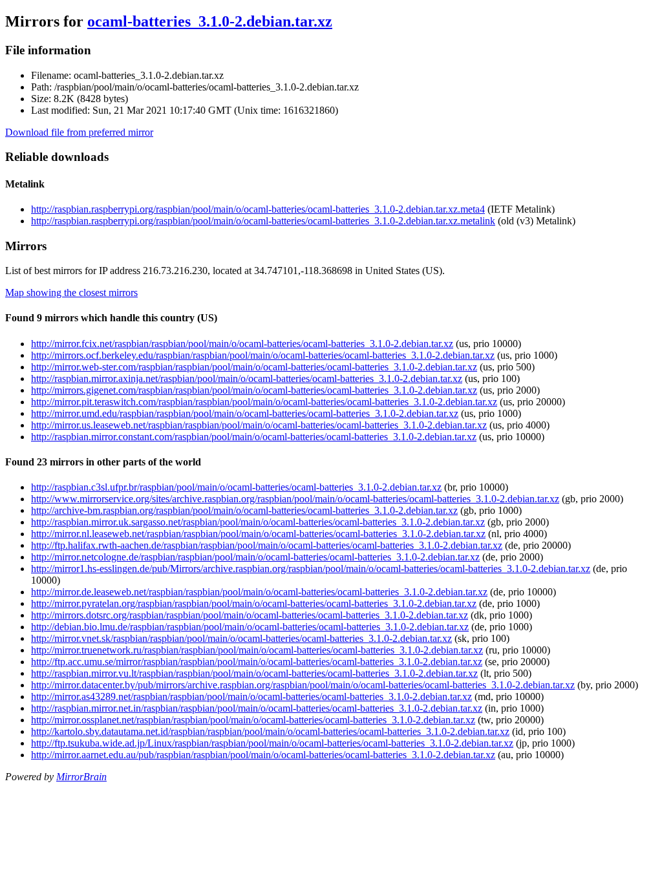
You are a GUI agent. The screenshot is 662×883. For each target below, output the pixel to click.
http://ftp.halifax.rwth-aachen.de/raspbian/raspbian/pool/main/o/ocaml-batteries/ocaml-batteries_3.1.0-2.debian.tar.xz (266, 545)
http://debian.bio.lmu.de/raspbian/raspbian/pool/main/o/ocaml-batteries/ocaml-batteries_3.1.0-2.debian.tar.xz (250, 626)
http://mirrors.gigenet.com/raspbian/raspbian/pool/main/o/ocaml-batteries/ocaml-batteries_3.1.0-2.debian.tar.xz (254, 390)
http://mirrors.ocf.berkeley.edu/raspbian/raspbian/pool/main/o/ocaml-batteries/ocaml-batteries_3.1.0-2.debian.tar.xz (263, 355)
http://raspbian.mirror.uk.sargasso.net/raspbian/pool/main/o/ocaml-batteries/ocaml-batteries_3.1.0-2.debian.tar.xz (258, 521)
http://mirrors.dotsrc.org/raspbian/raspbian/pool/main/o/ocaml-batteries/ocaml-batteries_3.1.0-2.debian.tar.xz (249, 615)
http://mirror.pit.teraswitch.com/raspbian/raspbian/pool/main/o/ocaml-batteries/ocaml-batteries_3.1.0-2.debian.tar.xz (264, 401)
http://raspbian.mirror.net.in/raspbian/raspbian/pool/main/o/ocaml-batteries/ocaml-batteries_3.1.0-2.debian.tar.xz (256, 708)
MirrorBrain (81, 776)
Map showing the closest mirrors (71, 292)
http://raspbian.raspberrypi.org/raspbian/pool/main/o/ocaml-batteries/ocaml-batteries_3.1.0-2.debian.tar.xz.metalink (263, 220)
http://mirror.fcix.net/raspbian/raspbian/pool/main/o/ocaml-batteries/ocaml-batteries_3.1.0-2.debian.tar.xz (242, 343)
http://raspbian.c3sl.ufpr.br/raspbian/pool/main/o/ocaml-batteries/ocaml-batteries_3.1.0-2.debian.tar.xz (236, 487)
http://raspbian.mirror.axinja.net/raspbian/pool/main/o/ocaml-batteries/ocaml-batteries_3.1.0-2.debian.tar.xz (246, 378)
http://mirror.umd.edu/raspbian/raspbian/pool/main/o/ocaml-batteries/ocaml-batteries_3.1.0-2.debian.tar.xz (244, 413)
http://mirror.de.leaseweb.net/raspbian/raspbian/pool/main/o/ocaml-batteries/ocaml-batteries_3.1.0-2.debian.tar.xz (259, 591)
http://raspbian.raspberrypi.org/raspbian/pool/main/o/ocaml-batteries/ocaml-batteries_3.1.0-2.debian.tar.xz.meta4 (258, 209)
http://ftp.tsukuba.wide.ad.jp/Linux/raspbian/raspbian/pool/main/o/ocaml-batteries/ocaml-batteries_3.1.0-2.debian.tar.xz (272, 743)
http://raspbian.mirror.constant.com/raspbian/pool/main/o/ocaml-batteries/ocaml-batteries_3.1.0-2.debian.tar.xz (253, 436)
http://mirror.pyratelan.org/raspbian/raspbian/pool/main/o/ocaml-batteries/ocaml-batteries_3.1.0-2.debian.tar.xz (253, 603)
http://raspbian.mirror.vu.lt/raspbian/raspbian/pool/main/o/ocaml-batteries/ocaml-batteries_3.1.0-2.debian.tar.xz (254, 673)
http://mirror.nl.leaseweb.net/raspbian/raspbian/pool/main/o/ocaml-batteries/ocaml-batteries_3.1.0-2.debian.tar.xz (258, 533)
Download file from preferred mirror (79, 132)
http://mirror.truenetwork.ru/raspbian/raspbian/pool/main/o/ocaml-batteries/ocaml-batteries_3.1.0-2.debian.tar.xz (257, 649)
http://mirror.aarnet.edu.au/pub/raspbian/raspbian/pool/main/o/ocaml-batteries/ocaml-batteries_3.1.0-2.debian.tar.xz (263, 754)
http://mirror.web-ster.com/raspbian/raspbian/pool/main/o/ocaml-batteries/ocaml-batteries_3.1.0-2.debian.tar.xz (254, 366)
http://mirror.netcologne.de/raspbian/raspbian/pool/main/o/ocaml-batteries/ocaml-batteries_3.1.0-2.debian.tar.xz (255, 556)
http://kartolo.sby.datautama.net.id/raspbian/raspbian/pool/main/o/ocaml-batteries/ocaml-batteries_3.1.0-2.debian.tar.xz (270, 731)
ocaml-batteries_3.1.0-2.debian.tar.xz (209, 21)
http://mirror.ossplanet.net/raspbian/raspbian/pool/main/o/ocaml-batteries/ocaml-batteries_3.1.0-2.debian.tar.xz (253, 719)
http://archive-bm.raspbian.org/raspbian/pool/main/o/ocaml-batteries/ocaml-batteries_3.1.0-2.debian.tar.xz (244, 510)
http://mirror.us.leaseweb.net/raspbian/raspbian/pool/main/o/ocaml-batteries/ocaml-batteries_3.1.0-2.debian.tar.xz (259, 425)
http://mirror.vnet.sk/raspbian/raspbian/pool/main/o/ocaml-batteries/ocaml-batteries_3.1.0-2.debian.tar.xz (241, 638)
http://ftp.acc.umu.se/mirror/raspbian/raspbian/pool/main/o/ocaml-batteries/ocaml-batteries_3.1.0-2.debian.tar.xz (256, 661)
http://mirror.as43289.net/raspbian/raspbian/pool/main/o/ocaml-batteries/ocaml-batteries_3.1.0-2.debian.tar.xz (251, 696)
